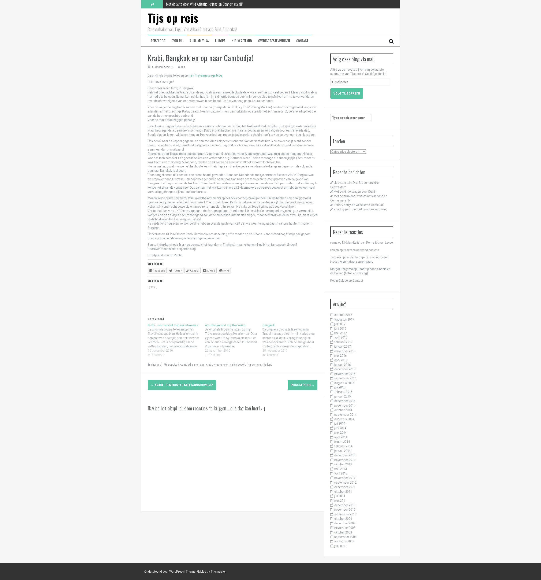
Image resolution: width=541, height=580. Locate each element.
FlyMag (201, 571)
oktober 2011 (343, 491)
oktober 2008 (343, 532)
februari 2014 (343, 446)
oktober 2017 (343, 315)
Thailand (156, 364)
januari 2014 (342, 450)
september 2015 (345, 378)
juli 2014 (339, 423)
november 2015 (344, 374)
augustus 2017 (344, 319)
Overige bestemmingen (274, 40)
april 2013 (340, 473)
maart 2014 (342, 441)
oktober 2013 (343, 464)
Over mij (177, 40)
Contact (302, 40)
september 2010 (345, 514)
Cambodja (186, 364)
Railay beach (237, 364)
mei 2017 (340, 333)
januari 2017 (342, 346)
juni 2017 (340, 328)
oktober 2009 (343, 518)
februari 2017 (343, 342)
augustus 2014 (344, 419)
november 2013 (344, 460)
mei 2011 (340, 500)
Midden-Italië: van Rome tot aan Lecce (367, 242)
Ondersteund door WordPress (164, 571)
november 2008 (344, 527)
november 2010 (344, 509)
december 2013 (344, 455)
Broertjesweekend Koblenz (361, 250)
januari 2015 (342, 396)
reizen (334, 250)
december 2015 (344, 369)
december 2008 (344, 523)
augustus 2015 (344, 383)
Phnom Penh (220, 364)
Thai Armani (253, 364)
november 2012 (344, 478)
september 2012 (345, 482)
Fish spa (199, 364)
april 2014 (340, 437)
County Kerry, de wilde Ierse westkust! (359, 205)
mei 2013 (340, 469)
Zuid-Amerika (199, 40)
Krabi (209, 364)
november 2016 (344, 351)
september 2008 (345, 537)
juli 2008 (339, 546)
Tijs (183, 67)
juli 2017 (339, 324)
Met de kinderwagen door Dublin (355, 191)
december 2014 (344, 401)
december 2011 (344, 487)
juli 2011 (339, 496)
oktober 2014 (343, 410)
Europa (220, 40)
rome (333, 242)
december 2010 (344, 505)
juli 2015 (339, 387)
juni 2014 (340, 428)
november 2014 (344, 405)
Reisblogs (158, 40)
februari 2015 (343, 392)
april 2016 (340, 360)
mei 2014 (340, 432)
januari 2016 (342, 364)
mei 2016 (340, 355)
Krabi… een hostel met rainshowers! (182, 385)
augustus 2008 (344, 541)
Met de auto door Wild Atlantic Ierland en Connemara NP (204, 4)
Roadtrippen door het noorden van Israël (360, 209)
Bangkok (173, 364)
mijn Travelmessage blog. (206, 75)
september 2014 (345, 414)
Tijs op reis (173, 18)
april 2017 (340, 337)
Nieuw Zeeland (242, 40)
